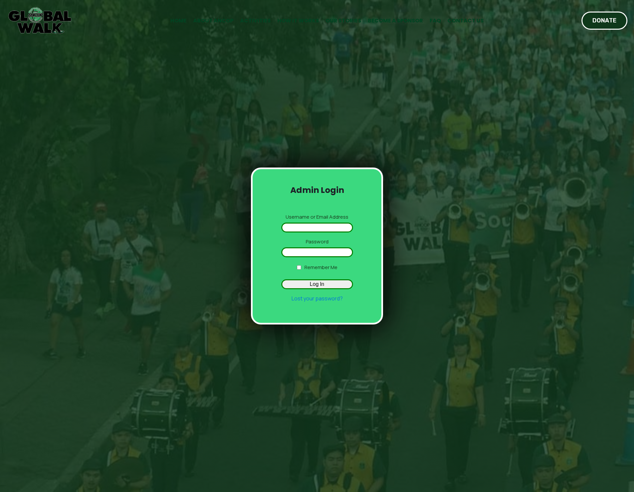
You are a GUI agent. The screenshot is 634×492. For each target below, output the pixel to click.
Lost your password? (317, 298)
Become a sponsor (395, 20)
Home (178, 20)
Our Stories (343, 20)
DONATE (604, 20)
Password (317, 241)
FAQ (435, 20)
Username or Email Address (317, 216)
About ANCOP (213, 20)
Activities (255, 20)
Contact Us (465, 20)
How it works (298, 20)
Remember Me (320, 267)
